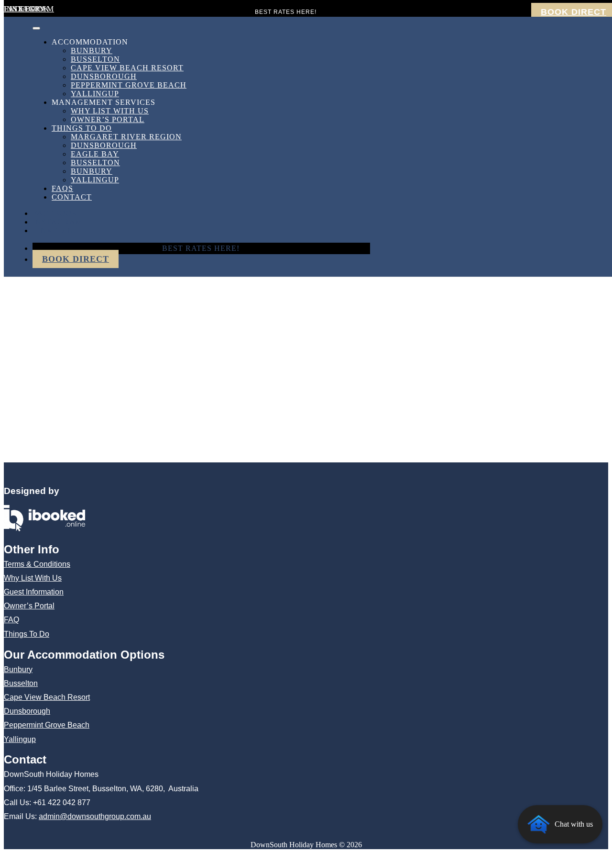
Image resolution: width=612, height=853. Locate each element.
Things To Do (82, 128)
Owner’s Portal (107, 119)
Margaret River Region (126, 137)
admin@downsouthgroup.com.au (95, 816)
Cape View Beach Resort (127, 68)
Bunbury (91, 50)
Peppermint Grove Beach (128, 85)
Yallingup (95, 94)
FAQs (62, 188)
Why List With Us (110, 111)
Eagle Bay (95, 154)
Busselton (95, 59)
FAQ (11, 620)
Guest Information (34, 592)
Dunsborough (104, 76)
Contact (72, 197)
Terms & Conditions (37, 564)
